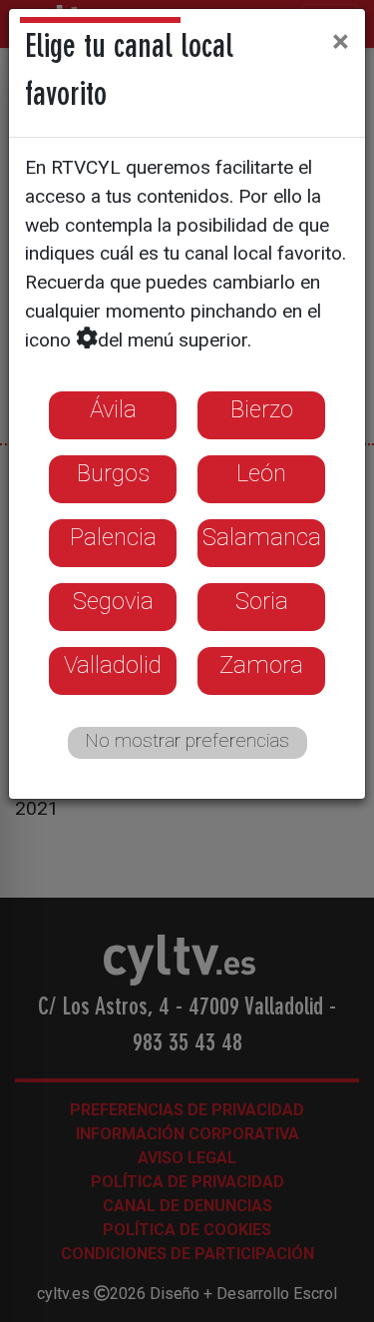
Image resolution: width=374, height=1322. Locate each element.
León (261, 473)
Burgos (113, 473)
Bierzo (261, 409)
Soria (261, 601)
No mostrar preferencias (187, 740)
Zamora (261, 665)
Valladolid (113, 665)
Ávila (113, 409)
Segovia (113, 601)
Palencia (113, 537)
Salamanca (261, 537)
